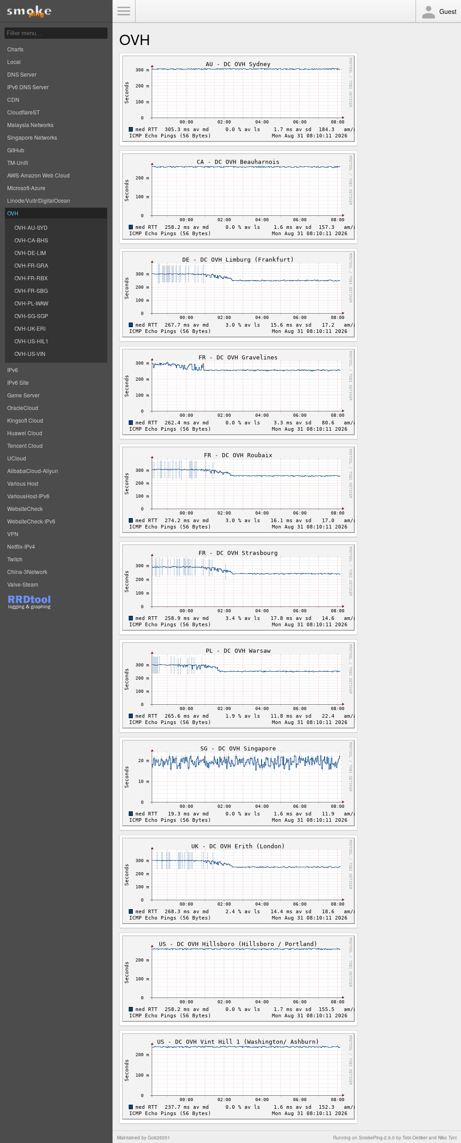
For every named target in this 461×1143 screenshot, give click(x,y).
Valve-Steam (22, 584)
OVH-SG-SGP (31, 315)
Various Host (22, 483)
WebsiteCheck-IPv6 (31, 521)
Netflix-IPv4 (21, 546)
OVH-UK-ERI (29, 328)
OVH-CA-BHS (31, 240)
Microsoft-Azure (26, 187)
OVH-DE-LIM (30, 252)
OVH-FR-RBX (31, 278)
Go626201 (159, 1137)
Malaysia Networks (30, 124)
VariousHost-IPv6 (28, 496)
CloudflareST (23, 112)
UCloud (16, 458)
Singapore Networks (32, 137)
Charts (15, 49)
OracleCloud (22, 407)
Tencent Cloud (25, 445)
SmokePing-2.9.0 (377, 1137)
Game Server (23, 395)
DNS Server (21, 74)
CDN (13, 99)
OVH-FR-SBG (31, 290)
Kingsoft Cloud (25, 420)
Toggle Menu (124, 11)
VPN (12, 533)
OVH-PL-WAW (31, 303)
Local (14, 61)
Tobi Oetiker (414, 1137)
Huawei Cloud (24, 433)
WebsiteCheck (25, 508)
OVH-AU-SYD (31, 227)
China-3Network (27, 571)
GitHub (15, 150)
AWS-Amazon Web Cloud (38, 175)
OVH (12, 213)
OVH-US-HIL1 (31, 341)
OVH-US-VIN (29, 353)
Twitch (15, 559)
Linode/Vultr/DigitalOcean (38, 200)
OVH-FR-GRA (31, 265)
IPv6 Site (18, 382)
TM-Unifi (17, 162)
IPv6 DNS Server (28, 87)
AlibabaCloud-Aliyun (32, 470)
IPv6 (12, 369)
